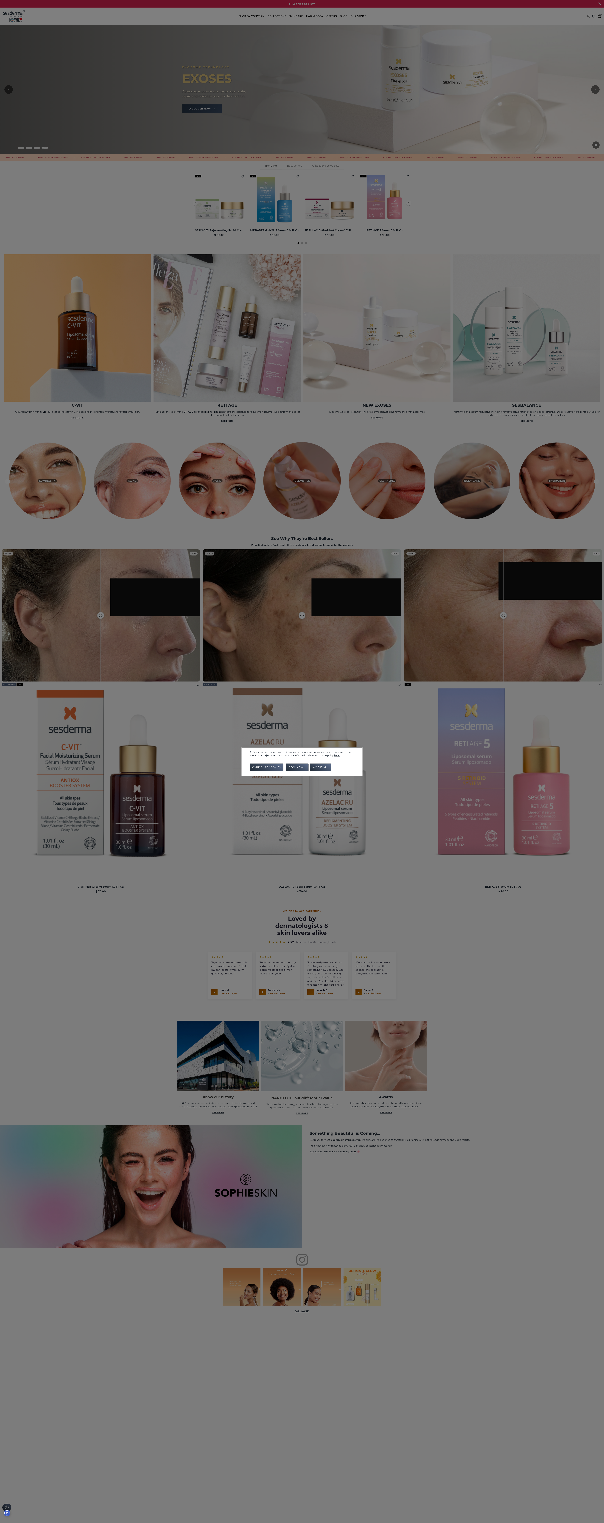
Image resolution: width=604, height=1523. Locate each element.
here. (337, 755)
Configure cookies (266, 767)
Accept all (320, 767)
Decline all (297, 767)
